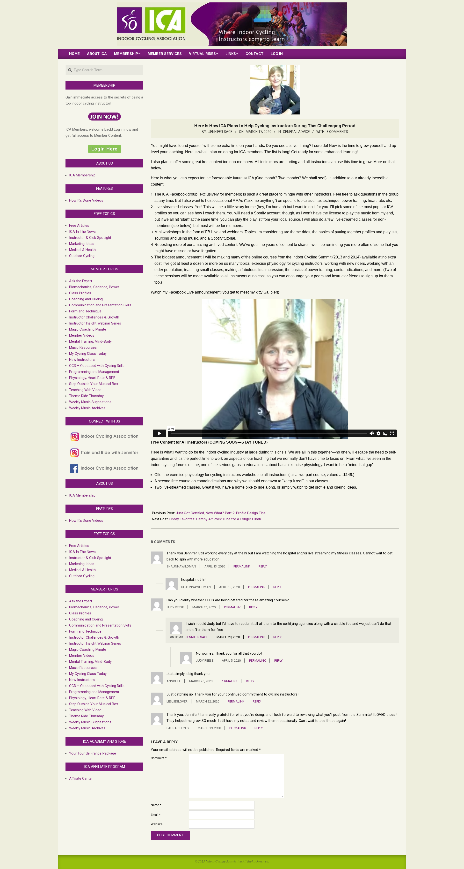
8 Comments (337, 132)
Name (156, 805)
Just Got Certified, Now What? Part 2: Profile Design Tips (221, 513)
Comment (159, 758)
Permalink (241, 566)
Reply (263, 566)
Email (155, 814)
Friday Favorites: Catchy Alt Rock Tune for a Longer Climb (215, 519)
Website (156, 824)
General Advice (296, 132)
